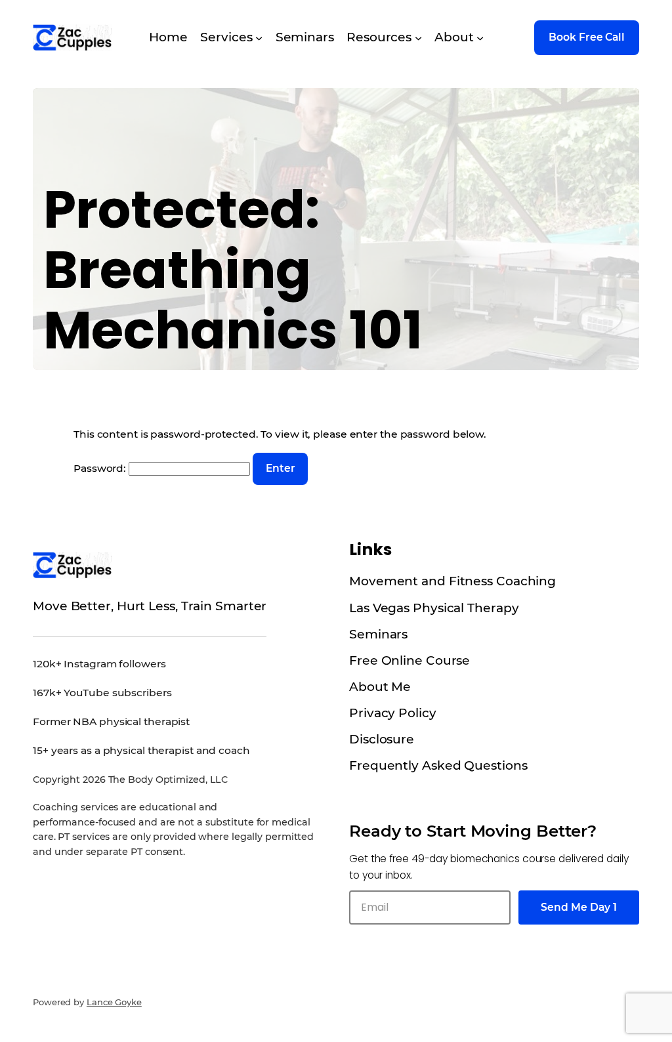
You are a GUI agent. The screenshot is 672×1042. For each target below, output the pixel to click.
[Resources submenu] (418, 37)
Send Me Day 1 (579, 907)
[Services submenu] (258, 37)
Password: (101, 468)
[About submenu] (480, 37)
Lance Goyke (114, 1002)
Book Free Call (587, 37)
